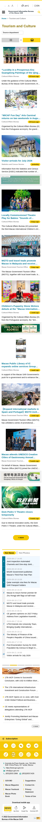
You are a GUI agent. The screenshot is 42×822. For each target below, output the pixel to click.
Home (4, 18)
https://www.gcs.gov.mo (15, 768)
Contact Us (29, 785)
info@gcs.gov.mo (12, 771)
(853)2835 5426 (28, 773)
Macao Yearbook (12, 789)
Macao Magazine (12, 785)
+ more (35, 726)
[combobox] (12, 32)
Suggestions (30, 781)
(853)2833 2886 (12, 773)
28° (26, 6)
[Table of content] (3, 12)
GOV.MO (8, 781)
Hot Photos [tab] (24, 553)
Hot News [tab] (9, 553)
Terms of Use (30, 796)
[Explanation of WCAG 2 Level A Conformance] (37, 818)
